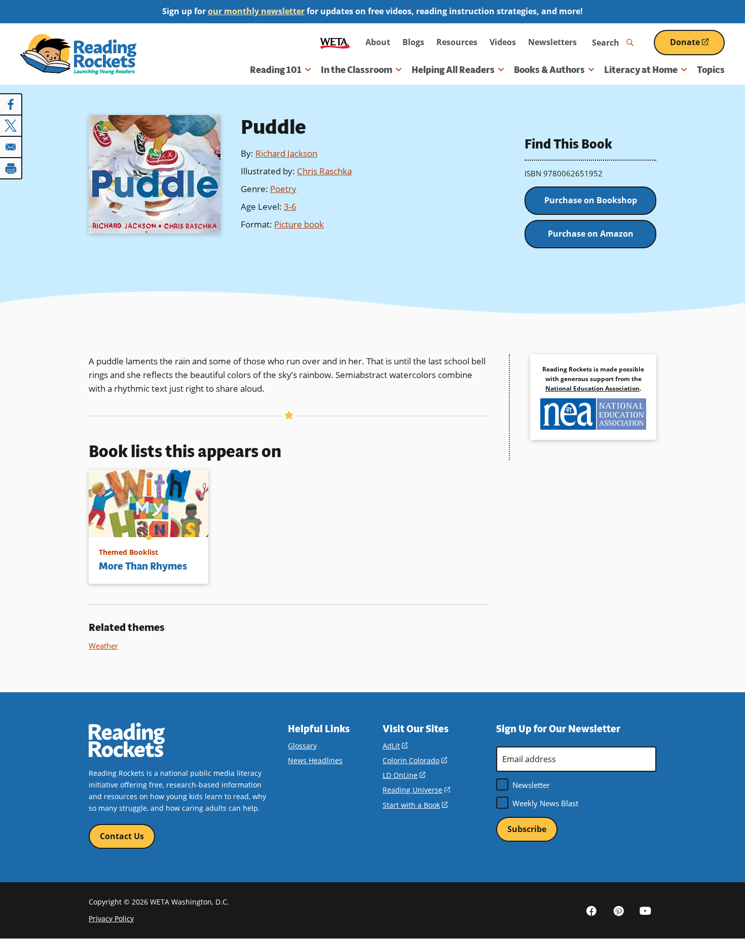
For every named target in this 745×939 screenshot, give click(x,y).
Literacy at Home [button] (641, 70)
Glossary (302, 745)
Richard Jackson (286, 153)
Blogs (413, 42)
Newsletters (552, 42)
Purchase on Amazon (591, 233)
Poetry (283, 189)
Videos (503, 42)
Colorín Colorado (415, 760)
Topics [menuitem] (711, 70)
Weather (103, 646)
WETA (335, 42)
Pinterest (618, 910)
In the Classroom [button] (356, 70)
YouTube (645, 910)
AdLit (395, 745)
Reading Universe (416, 790)
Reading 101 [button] (276, 70)
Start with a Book (415, 805)
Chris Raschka (324, 171)
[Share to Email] (11, 147)
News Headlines (315, 760)
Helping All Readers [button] (453, 70)
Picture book (299, 224)
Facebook (591, 910)
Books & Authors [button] (549, 70)
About (377, 42)
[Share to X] (11, 126)
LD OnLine (404, 775)
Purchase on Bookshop (590, 200)
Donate (697, 45)
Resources (456, 42)
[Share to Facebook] (11, 104)
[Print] (11, 168)
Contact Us (122, 836)
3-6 (290, 206)
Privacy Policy (111, 918)
